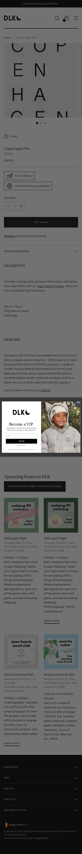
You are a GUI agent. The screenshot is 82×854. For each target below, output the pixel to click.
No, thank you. (21, 445)
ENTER (21, 441)
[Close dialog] (78, 403)
